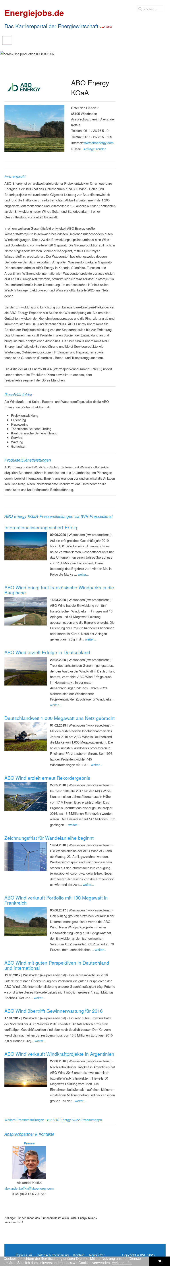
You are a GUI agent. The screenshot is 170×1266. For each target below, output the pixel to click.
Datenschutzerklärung (53, 1255)
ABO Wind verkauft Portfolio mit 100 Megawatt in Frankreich (56, 900)
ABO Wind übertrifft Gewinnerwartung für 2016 (53, 1010)
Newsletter (96, 1255)
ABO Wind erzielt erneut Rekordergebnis (47, 777)
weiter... (83, 574)
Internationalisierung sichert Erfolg (40, 527)
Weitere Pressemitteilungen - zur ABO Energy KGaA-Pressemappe (53, 1119)
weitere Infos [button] (122, 1263)
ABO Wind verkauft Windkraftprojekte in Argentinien (59, 1053)
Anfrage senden (94, 149)
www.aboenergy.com (98, 142)
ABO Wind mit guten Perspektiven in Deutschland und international (56, 965)
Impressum (23, 1255)
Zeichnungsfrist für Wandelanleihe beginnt (49, 837)
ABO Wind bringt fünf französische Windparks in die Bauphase (59, 590)
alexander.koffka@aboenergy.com (29, 1188)
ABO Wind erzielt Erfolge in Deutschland (47, 652)
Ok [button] (160, 1261)
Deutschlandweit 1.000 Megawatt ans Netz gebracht (59, 718)
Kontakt (78, 1255)
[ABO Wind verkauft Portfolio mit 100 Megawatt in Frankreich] (34, 128)
